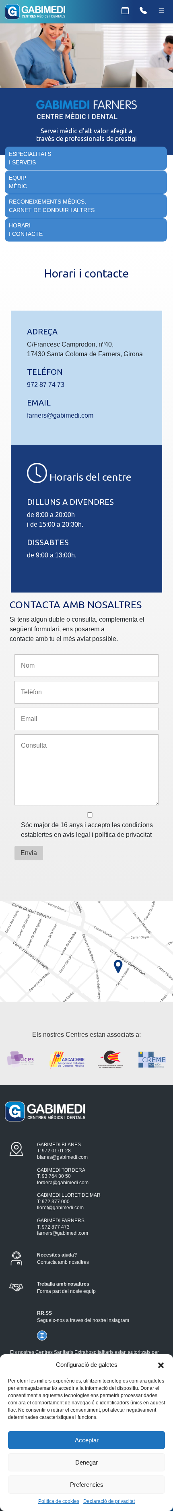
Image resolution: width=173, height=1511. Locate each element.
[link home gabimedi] (35, 13)
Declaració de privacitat (109, 1501)
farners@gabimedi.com (60, 415)
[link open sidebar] (161, 11)
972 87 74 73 (45, 384)
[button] (161, 1365)
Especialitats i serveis (30, 158)
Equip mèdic (18, 181)
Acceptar (87, 1440)
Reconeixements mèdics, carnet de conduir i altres (52, 205)
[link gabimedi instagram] (42, 1335)
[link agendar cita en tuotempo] (125, 11)
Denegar (86, 1462)
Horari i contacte (26, 229)
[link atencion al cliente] (143, 11)
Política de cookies (58, 1501)
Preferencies (86, 1484)
